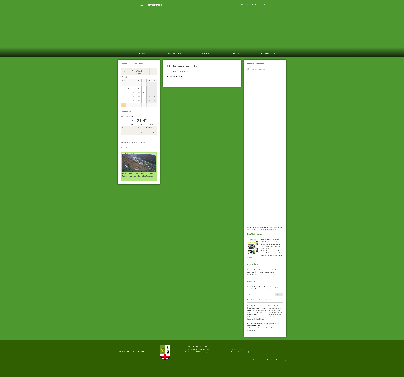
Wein (267, 53)
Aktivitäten (142, 53)
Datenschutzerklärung (278, 360)
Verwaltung (268, 5)
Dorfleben (256, 5)
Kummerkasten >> (253, 274)
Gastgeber (236, 53)
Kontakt (266, 360)
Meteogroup (128, 138)
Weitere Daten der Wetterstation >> (133, 142)
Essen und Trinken (174, 53)
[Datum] (168, 71)
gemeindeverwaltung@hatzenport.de (246, 352)
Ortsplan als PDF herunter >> (266, 229)
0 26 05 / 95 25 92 (237, 349)
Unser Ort (245, 5)
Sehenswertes (205, 53)
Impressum (280, 5)
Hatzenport (128, 4)
